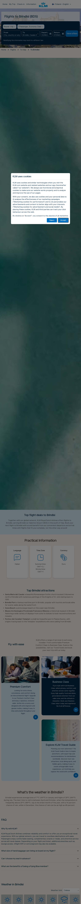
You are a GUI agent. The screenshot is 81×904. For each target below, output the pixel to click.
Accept (63, 220)
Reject (51, 220)
